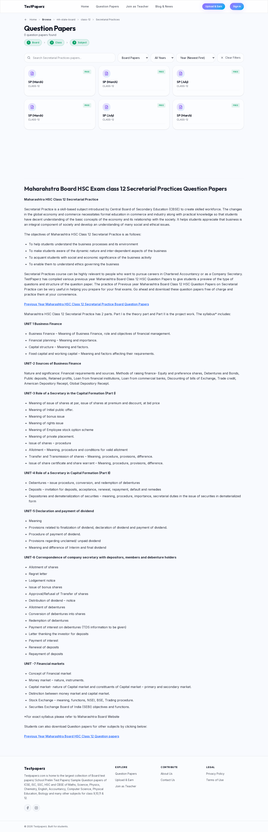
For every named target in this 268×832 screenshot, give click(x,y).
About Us (166, 773)
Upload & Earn (213, 6)
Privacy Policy (215, 773)
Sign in (237, 6)
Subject (80, 42)
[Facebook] (27, 807)
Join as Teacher (137, 6)
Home (85, 6)
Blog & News (164, 6)
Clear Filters (233, 57)
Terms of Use (215, 780)
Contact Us (168, 780)
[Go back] (25, 19)
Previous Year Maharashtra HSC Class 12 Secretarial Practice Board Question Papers (86, 304)
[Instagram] (36, 807)
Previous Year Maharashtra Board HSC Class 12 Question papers (71, 736)
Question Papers (107, 6)
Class (56, 42)
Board (33, 42)
